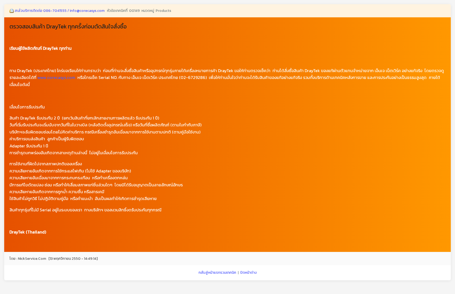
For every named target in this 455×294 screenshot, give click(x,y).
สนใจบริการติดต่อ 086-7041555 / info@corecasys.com (59, 10)
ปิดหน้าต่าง (248, 272)
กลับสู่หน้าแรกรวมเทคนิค (217, 272)
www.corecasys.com (56, 77)
